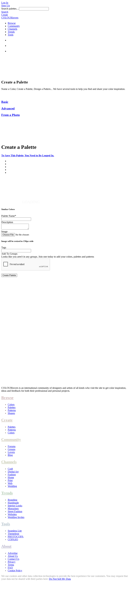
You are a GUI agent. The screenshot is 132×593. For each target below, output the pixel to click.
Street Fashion (15, 511)
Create (4, 14)
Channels (12, 29)
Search (4, 11)
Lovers (11, 452)
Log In (4, 2)
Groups (11, 449)
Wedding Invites (16, 517)
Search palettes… (10, 8)
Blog (10, 455)
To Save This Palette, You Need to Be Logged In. (27, 155)
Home (11, 477)
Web (10, 483)
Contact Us (13, 559)
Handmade (13, 502)
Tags (3, 247)
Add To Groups (9, 253)
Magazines (13, 508)
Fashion (12, 474)
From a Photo (10, 115)
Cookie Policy (15, 570)
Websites (12, 514)
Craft (10, 468)
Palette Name (8, 216)
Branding (12, 499)
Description (7, 222)
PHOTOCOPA (16, 536)
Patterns (12, 410)
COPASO (13, 539)
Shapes (11, 413)
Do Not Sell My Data (60, 579)
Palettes (11, 407)
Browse (12, 23)
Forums (11, 446)
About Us (13, 556)
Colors (11, 404)
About (6, 546)
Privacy (11, 561)
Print (10, 480)
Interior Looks (15, 505)
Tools (10, 34)
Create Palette (9, 275)
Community (14, 26)
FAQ (10, 567)
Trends (11, 31)
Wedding (12, 486)
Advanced (8, 108)
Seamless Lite (15, 530)
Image (4, 231)
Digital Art (13, 471)
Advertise (13, 553)
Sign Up (5, 5)
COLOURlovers (9, 17)
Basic (4, 102)
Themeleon (13, 533)
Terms (11, 564)
